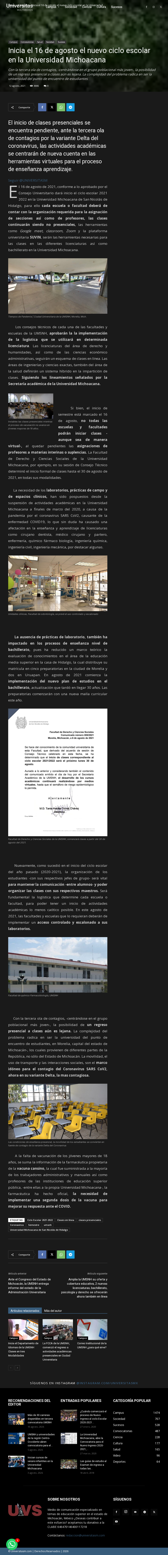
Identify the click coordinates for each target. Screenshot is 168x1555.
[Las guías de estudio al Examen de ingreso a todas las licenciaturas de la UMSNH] (69, 1464)
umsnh (48, 1224)
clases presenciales (90, 1219)
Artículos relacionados (25, 1310)
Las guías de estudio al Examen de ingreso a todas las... (93, 1465)
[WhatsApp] (61, 107)
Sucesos (61, 42)
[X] (161, 7)
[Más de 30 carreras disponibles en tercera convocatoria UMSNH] (16, 1419)
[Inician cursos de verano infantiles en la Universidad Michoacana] (16, 1461)
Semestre (33, 1224)
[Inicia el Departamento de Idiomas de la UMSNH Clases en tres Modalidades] (23, 1329)
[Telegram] (70, 107)
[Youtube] (116, 1522)
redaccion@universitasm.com (85, 1535)
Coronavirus (17, 1224)
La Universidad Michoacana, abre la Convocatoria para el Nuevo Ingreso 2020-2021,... (91, 1442)
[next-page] (17, 1367)
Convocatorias (27, 42)
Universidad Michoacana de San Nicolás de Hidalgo (39, 1229)
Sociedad (50, 42)
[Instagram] (154, 7)
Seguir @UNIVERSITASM (28, 180)
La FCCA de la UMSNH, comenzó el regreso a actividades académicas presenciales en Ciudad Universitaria (57, 1351)
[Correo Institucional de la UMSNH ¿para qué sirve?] (92, 1329)
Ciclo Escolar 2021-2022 (40, 1219)
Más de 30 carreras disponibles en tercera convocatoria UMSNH (40, 1419)
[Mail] (135, 1512)
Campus (13, 42)
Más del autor (53, 1310)
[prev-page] (10, 1367)
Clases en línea (65, 1219)
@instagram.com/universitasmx (107, 1383)
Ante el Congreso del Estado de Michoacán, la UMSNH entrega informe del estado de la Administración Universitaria (29, 1286)
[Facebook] (146, 7)
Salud (40, 42)
